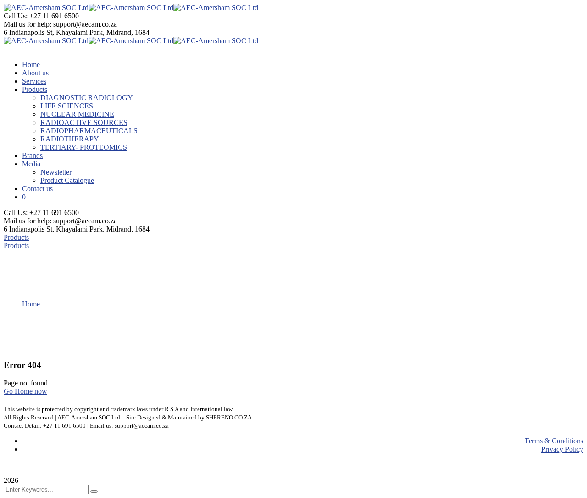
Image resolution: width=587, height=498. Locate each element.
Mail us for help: (27, 24)
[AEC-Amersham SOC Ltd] (46, 7)
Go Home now (25, 391)
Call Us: (16, 16)
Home (31, 304)
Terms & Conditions (554, 441)
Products (16, 237)
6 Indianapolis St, (30, 32)
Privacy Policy (562, 449)
